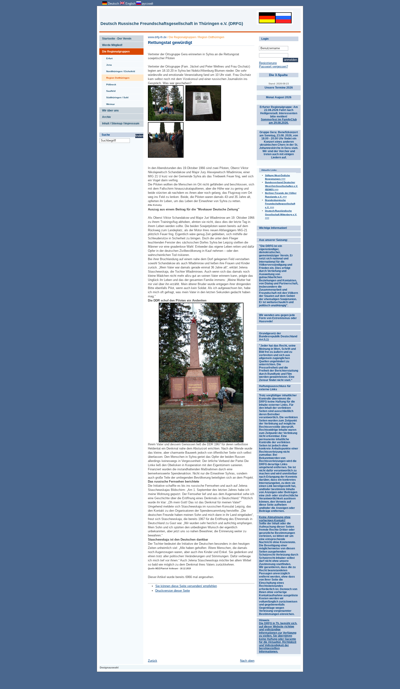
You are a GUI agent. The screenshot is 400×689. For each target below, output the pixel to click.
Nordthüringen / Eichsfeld (118, 70)
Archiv (105, 116)
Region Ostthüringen (115, 76)
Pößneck (109, 83)
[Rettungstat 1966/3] (203, 120)
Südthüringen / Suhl (115, 96)
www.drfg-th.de (157, 37)
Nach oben (247, 660)
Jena (107, 64)
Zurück (152, 660)
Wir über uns (109, 109)
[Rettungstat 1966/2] (166, 156)
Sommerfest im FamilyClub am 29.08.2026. (279, 121)
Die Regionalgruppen (114, 50)
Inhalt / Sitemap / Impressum (119, 122)
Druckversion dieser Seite (172, 590)
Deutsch (113, 3)
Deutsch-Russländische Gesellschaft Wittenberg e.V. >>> (281, 214)
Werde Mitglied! (110, 44)
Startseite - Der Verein (115, 37)
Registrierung (268, 63)
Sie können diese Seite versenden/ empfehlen (186, 586)
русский (147, 3)
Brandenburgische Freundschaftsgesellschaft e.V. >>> (280, 204)
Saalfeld (109, 90)
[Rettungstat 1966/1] (166, 120)
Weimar (108, 103)
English (130, 3)
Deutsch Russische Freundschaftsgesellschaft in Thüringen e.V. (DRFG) (171, 23)
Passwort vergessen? (273, 66)
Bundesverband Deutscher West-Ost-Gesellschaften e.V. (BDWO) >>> (281, 186)
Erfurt (107, 57)
